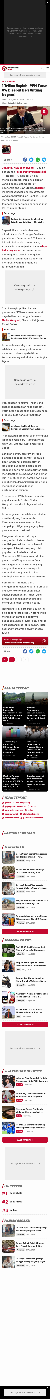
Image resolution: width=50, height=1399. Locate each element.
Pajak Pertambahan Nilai (31, 171)
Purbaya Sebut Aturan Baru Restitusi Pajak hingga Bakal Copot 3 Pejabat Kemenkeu (27, 220)
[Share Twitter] (31, 159)
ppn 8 (33, 806)
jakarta (8, 802)
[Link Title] (8, 857)
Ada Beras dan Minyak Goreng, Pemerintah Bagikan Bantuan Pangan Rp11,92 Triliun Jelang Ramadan (27, 427)
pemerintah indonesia (33, 817)
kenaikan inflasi (12, 817)
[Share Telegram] (44, 159)
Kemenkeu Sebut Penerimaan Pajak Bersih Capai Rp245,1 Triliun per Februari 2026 (29, 337)
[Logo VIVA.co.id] (10, 68)
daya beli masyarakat (14, 810)
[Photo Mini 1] (6, 149)
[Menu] (47, 68)
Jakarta (7, 167)
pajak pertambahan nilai (15, 806)
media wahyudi (12, 814)
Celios (40, 187)
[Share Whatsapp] (38, 159)
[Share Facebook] (25, 159)
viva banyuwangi (23, 802)
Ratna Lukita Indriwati (17, 103)
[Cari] (42, 68)
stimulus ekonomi (31, 814)
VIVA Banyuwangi (23, 167)
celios (30, 810)
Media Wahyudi (11, 320)
